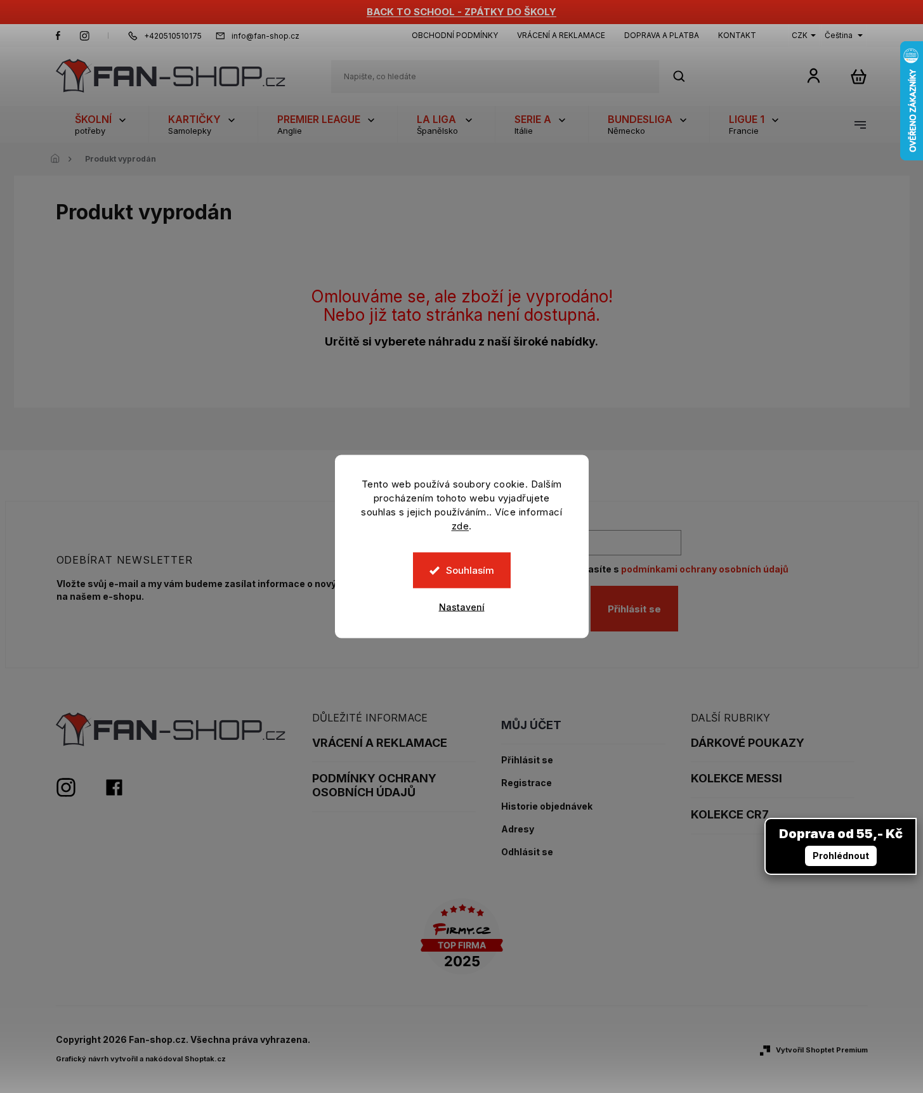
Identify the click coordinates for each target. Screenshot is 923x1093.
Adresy (517, 829)
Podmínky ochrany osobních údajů (374, 785)
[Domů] (59, 159)
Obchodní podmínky (455, 35)
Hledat (686, 76)
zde (460, 526)
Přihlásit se (634, 609)
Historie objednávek (546, 806)
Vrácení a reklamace (561, 35)
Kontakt (737, 35)
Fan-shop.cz (58, 35)
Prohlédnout (841, 855)
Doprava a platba (661, 35)
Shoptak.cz (205, 1058)
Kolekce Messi (736, 778)
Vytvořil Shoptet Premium (822, 1049)
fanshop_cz (84, 35)
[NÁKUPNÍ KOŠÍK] (858, 76)
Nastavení (462, 607)
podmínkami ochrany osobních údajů (705, 569)
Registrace (526, 783)
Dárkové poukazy (747, 742)
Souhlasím (470, 570)
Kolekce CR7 (730, 814)
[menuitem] (102, 124)
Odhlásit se (527, 852)
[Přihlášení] (813, 75)
